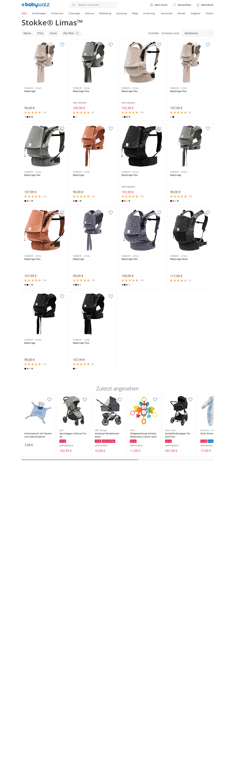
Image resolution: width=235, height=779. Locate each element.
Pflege (135, 13)
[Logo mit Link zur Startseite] (36, 5)
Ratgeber (196, 13)
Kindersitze (57, 13)
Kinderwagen (39, 13)
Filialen (209, 13)
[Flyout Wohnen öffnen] (95, 13)
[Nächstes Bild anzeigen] (64, 62)
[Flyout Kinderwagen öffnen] (47, 13)
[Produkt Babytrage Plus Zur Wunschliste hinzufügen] (111, 45)
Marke (27, 33)
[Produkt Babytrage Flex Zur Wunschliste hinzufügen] (159, 45)
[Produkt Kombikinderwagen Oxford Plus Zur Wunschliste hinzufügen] (190, 400)
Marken (182, 13)
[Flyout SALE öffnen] (28, 13)
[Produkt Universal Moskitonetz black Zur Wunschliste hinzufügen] (120, 400)
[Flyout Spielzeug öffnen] (128, 13)
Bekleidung (105, 13)
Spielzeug (121, 13)
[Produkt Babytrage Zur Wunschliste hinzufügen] (62, 45)
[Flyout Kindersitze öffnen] (64, 13)
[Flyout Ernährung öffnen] (156, 13)
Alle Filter (68, 33)
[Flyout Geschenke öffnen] (173, 13)
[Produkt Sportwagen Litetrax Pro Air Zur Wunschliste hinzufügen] (85, 400)
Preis (40, 33)
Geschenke (166, 13)
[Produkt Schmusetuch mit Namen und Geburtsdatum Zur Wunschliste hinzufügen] (49, 400)
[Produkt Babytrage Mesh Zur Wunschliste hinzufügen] (208, 213)
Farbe (53, 33)
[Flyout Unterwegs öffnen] (81, 13)
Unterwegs (74, 13)
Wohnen (89, 13)
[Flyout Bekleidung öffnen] (112, 13)
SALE (24, 13)
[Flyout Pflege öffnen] (139, 13)
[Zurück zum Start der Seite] (231, 756)
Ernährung (149, 13)
